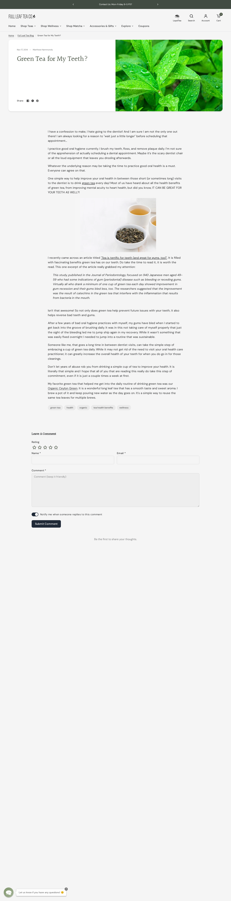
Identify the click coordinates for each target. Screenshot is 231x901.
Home (12, 26)
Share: (20, 101)
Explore (126, 26)
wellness (124, 407)
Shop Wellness (50, 26)
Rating (36, 442)
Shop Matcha (74, 26)
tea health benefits (103, 407)
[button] (9, 892)
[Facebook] (28, 101)
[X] (33, 101)
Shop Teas (27, 26)
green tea (55, 407)
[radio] (34, 447)
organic (83, 407)
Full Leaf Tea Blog (26, 35)
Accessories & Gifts (102, 26)
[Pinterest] (37, 101)
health (70, 407)
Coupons (143, 26)
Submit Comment (46, 524)
